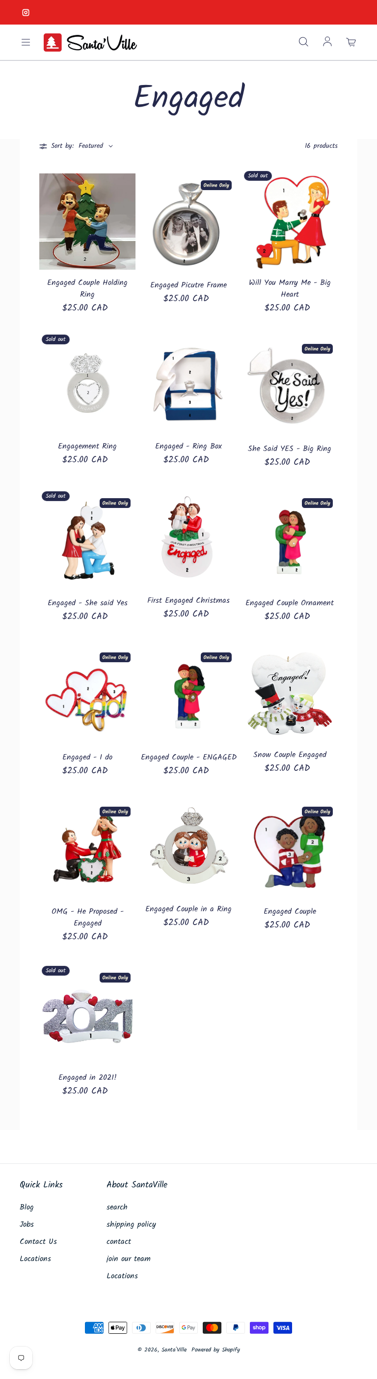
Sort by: (62, 146)
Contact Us (38, 1242)
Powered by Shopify (215, 1349)
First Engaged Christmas (188, 601)
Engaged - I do (87, 757)
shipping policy (131, 1225)
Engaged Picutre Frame (188, 285)
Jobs (27, 1225)
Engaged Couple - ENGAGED (189, 757)
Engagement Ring (87, 446)
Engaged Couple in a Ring (188, 909)
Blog (27, 1207)
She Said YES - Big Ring (289, 449)
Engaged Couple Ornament (289, 603)
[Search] (303, 42)
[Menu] (25, 42)
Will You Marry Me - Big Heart (290, 289)
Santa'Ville (174, 1349)
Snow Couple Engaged (289, 755)
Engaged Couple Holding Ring (87, 289)
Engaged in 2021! (87, 1078)
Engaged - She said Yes (88, 603)
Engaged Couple (290, 912)
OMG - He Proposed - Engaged (88, 917)
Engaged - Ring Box (188, 446)
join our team (129, 1259)
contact (119, 1242)
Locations (35, 1259)
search (117, 1207)
